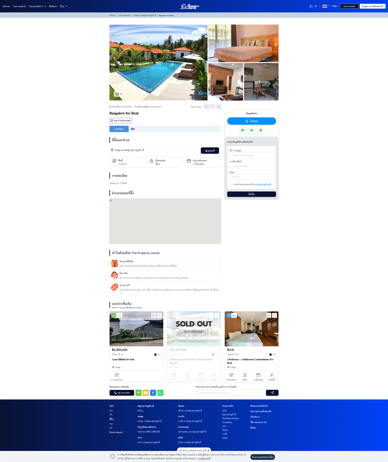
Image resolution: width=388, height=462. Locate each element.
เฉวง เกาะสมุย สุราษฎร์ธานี (149, 442)
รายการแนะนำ (19, 6)
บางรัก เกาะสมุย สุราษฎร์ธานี (190, 421)
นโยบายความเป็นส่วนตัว (260, 411)
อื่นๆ (62, 6)
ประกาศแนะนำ (125, 15)
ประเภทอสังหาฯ (36, 6)
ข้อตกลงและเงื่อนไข (259, 405)
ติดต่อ (253, 427)
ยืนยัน (252, 194)
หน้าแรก (6, 6)
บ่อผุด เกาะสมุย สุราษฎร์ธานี (145, 15)
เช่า (110, 414)
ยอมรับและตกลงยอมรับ (243, 184)
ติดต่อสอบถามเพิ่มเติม (119, 386)
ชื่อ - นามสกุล (235, 150)
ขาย (111, 410)
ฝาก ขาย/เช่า (349, 6)
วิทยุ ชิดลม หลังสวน (147, 426)
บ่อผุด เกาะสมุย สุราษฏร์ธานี (149, 421)
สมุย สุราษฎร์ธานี (146, 405)
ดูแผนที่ (211, 150)
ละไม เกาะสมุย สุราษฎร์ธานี (189, 442)
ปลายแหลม (183, 426)
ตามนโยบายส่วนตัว (262, 184)
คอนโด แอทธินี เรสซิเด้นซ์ (149, 431)
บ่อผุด (140, 416)
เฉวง (140, 437)
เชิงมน (181, 405)
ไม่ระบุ (140, 410)
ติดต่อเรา (53, 6)
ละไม (180, 437)
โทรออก (254, 121)
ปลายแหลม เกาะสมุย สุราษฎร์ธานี (192, 431)
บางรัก (181, 416)
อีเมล (232, 172)
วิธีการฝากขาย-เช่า (258, 422)
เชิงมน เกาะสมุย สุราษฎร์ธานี (190, 410)
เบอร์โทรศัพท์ (235, 161)
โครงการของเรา (116, 432)
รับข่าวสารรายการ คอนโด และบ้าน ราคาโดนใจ (216, 386)
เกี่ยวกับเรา (255, 416)
